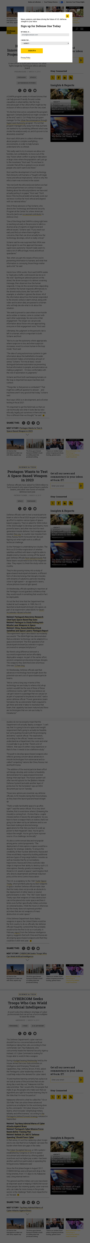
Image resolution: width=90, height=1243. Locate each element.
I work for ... (25, 40)
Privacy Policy (25, 58)
